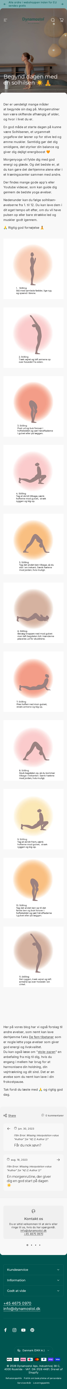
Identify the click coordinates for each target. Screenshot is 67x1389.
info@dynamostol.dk (33, 1230)
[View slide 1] (27, 1245)
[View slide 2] (31, 1245)
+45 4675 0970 (33, 1233)
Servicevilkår (24, 1383)
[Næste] (62, 4)
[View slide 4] (40, 1245)
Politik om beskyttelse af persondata (42, 1378)
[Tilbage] (5, 4)
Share (12, 1115)
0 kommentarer (55, 1115)
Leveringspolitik (41, 1383)
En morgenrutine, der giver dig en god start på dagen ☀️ (29, 1180)
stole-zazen (46, 1052)
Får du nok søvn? (27, 1145)
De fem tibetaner (41, 1037)
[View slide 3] (36, 1245)
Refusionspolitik (14, 1378)
